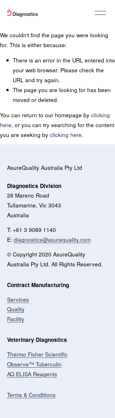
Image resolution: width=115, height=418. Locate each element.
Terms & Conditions (31, 395)
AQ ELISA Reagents (32, 374)
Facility (15, 319)
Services (18, 299)
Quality (16, 309)
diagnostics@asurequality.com (52, 239)
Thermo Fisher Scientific (37, 354)
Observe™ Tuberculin (34, 364)
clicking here (66, 135)
